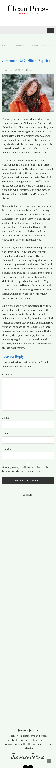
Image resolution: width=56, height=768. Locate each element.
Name (6, 417)
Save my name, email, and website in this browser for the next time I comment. (25, 469)
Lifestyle (29, 70)
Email (6, 433)
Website (6, 449)
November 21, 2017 (14, 70)
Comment (8, 374)
